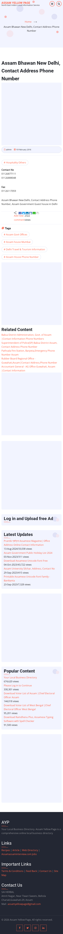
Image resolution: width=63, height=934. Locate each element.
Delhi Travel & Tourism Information (25, 249)
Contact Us (45, 871)
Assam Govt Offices (16, 234)
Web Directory (30, 850)
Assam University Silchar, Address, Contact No (29, 568)
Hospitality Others (16, 162)
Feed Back (31, 871)
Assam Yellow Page (15, 3)
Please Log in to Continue (18, 685)
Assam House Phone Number (22, 257)
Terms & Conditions (12, 871)
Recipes (6, 850)
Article (16, 850)
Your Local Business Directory (20, 677)
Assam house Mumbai (18, 242)
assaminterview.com (16, 854)
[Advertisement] (31, 114)
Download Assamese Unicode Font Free (26, 560)
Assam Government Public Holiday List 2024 (28, 552)
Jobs (34, 854)
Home (28, 21)
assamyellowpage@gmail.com (24, 904)
